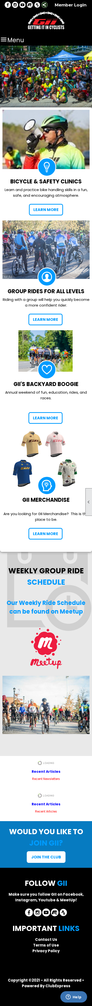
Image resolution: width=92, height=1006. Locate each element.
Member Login (71, 4)
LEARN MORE (45, 319)
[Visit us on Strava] (37, 5)
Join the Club (46, 857)
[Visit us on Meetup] (30, 5)
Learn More (46, 210)
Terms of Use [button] (46, 945)
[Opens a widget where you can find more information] (73, 997)
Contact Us (46, 939)
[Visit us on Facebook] (8, 5)
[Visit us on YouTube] (22, 5)
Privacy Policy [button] (46, 950)
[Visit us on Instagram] (15, 5)
